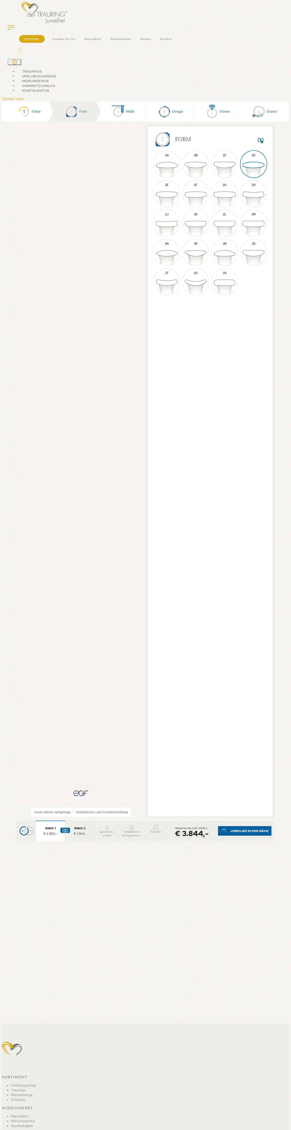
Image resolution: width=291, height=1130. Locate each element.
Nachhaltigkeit (22, 1125)
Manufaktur (92, 39)
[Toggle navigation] (11, 27)
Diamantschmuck (38, 86)
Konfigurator (35, 91)
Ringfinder (32, 39)
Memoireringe (35, 81)
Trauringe (32, 71)
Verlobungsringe (39, 76)
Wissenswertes (120, 39)
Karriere (165, 39)
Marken (145, 39)
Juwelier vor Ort (63, 39)
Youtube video (13, 98)
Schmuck (18, 1099)
